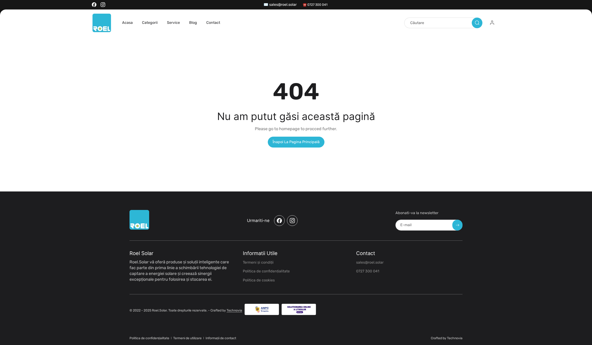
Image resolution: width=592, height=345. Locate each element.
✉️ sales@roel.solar (280, 4)
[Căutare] (477, 22)
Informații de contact (221, 338)
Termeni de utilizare (187, 338)
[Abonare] (457, 225)
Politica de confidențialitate (149, 338)
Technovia (234, 310)
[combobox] (443, 23)
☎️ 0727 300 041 (315, 5)
